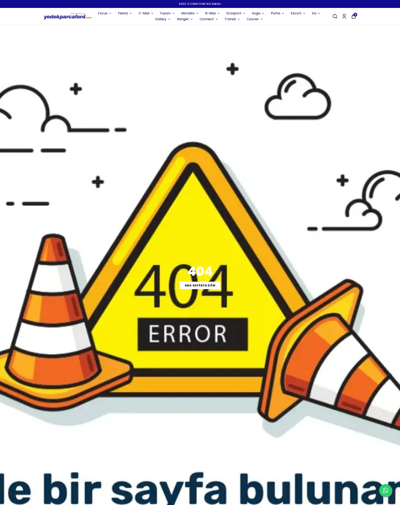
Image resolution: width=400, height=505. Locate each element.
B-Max (210, 13)
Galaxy (160, 19)
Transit (230, 19)
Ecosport (233, 13)
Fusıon (165, 13)
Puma (275, 13)
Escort (296, 13)
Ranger (183, 19)
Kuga (256, 13)
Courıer (253, 19)
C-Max (144, 13)
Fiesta (123, 13)
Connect (207, 19)
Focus (103, 13)
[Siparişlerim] (344, 16)
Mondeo (188, 13)
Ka (314, 13)
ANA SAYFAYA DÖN (200, 285)
